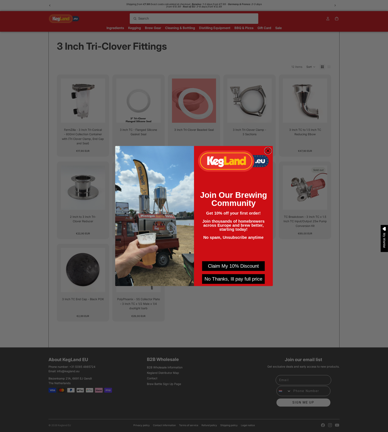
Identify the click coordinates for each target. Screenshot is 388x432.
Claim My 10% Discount (233, 266)
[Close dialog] (268, 151)
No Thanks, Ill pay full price (233, 279)
